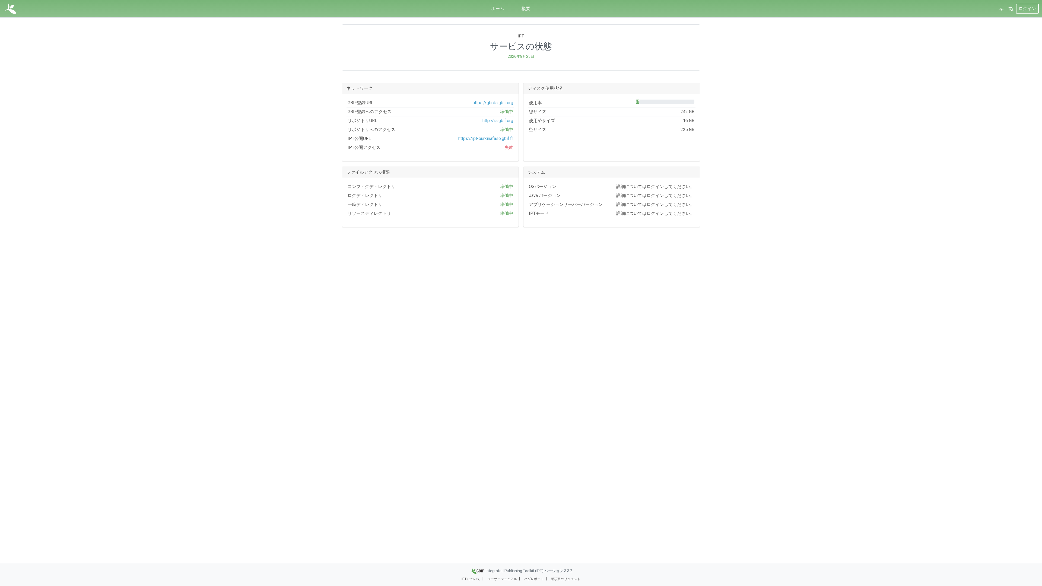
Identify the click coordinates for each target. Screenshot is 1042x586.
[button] (1011, 8)
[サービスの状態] (1001, 8)
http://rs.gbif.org (497, 120)
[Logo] (10, 8)
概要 (526, 8)
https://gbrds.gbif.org (493, 102)
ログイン (1027, 8)
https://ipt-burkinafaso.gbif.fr (485, 138)
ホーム (497, 8)
